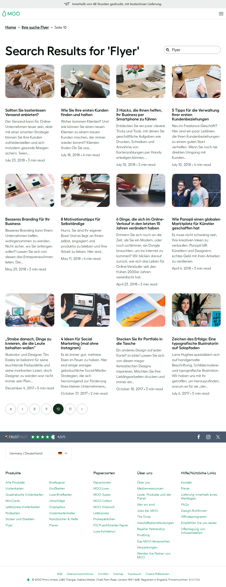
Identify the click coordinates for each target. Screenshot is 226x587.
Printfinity (143, 535)
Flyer (9, 525)
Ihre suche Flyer (35, 27)
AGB (59, 574)
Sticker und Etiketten (20, 519)
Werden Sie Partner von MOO (153, 555)
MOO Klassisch (104, 507)
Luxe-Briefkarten (60, 495)
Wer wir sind (146, 504)
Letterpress (101, 513)
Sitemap (118, 574)
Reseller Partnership (151, 529)
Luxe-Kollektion (104, 531)
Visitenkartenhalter (62, 513)
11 (70, 409)
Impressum (134, 574)
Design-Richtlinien (194, 511)
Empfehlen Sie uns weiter (199, 523)
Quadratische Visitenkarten (24, 495)
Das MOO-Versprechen (153, 541)
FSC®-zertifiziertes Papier (110, 525)
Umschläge (57, 501)
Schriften (103, 574)
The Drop (144, 517)
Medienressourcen (150, 488)
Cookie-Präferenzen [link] (157, 574)
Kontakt (186, 482)
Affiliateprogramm (194, 517)
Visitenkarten (15, 488)
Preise (185, 488)
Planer (53, 525)
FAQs (185, 504)
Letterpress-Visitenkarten (23, 507)
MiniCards (13, 501)
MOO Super (102, 495)
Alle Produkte (15, 482)
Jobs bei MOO (147, 511)
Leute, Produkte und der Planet (154, 496)
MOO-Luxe (101, 488)
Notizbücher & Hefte (63, 519)
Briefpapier (57, 482)
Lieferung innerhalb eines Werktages (199, 496)
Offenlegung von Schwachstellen (193, 531)
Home (10, 27)
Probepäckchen (104, 519)
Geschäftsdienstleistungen (155, 523)
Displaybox (57, 507)
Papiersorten (102, 482)
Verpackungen (147, 547)
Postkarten (13, 513)
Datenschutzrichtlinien (80, 574)
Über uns (143, 482)
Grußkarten (57, 488)
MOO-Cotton (102, 501)
